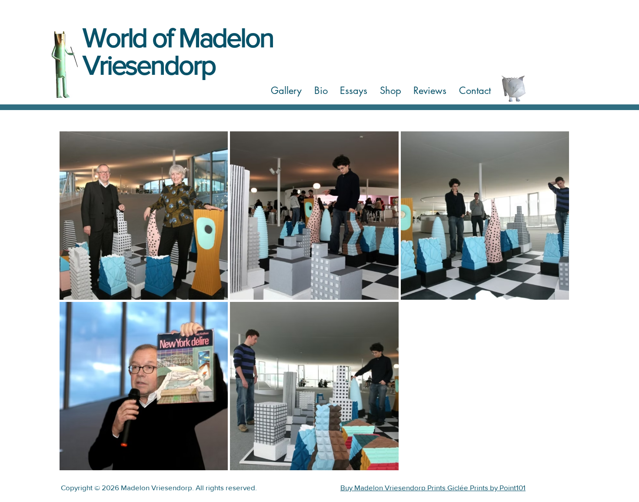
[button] (286, 90)
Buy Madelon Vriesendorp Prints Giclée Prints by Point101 (433, 487)
